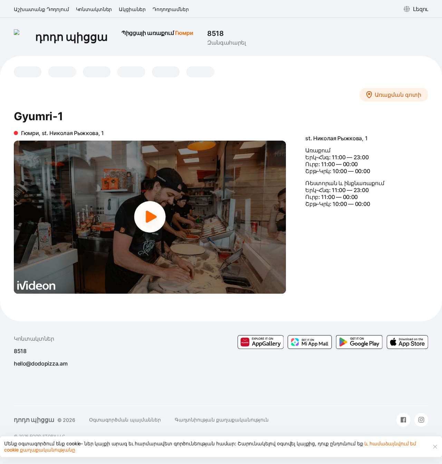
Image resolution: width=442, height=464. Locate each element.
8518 (215, 33)
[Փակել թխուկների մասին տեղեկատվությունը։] (435, 446)
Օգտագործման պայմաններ (125, 420)
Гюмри (184, 32)
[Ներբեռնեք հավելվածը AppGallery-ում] (261, 342)
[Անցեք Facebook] (403, 420)
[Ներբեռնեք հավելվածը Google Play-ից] (310, 342)
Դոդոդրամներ (171, 9)
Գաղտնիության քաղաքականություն (222, 420)
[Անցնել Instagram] (421, 420)
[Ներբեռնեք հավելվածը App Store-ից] (407, 342)
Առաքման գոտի (398, 94)
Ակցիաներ (132, 9)
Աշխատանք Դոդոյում (41, 9)
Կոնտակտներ (94, 9)
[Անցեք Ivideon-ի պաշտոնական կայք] (36, 285)
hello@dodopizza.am (40, 363)
